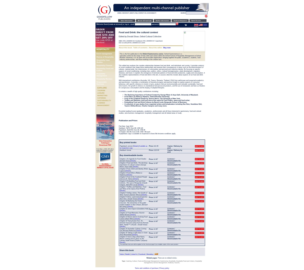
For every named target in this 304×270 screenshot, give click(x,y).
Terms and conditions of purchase (146, 268)
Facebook (142, 254)
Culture (134, 261)
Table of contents (140, 48)
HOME (119, 13)
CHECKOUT (125, 13)
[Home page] (104, 20)
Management (103, 105)
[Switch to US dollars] (201, 25)
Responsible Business (101, 83)
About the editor (155, 48)
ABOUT (132, 13)
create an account (115, 24)
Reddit (127, 254)
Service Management (160, 263)
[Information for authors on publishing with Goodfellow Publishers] (162, 21)
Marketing (102, 95)
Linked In (134, 254)
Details (135, 146)
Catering (101, 98)
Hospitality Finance (104, 65)
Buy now (167, 48)
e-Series (101, 103)
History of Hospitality (105, 57)
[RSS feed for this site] (156, 254)
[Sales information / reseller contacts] (126, 21)
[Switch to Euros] (205, 25)
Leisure (100, 93)
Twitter (121, 254)
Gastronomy (164, 261)
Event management (104, 54)
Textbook (171, 263)
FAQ (136, 13)
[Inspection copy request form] (180, 21)
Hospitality (172, 261)
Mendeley (150, 254)
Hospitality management (101, 75)
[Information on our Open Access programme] (198, 21)
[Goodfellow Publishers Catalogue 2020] (105, 139)
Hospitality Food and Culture (185, 261)
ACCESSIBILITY (151, 13)
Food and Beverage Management (148, 261)
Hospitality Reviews (104, 79)
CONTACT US (142, 13)
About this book (125, 48)
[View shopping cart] (186, 25)
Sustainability (104, 100)
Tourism (101, 90)
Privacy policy (164, 268)
